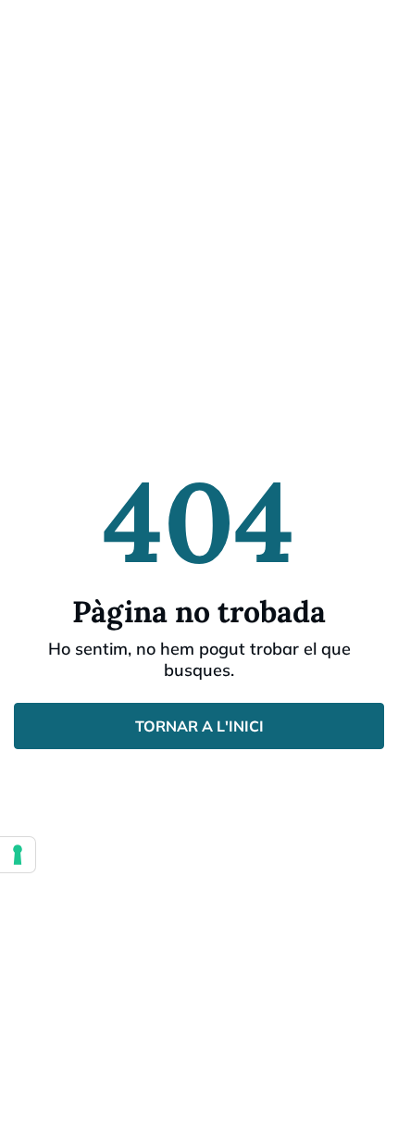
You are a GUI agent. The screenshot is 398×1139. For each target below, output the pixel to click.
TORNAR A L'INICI (199, 726)
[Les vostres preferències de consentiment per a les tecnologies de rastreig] (17, 854)
